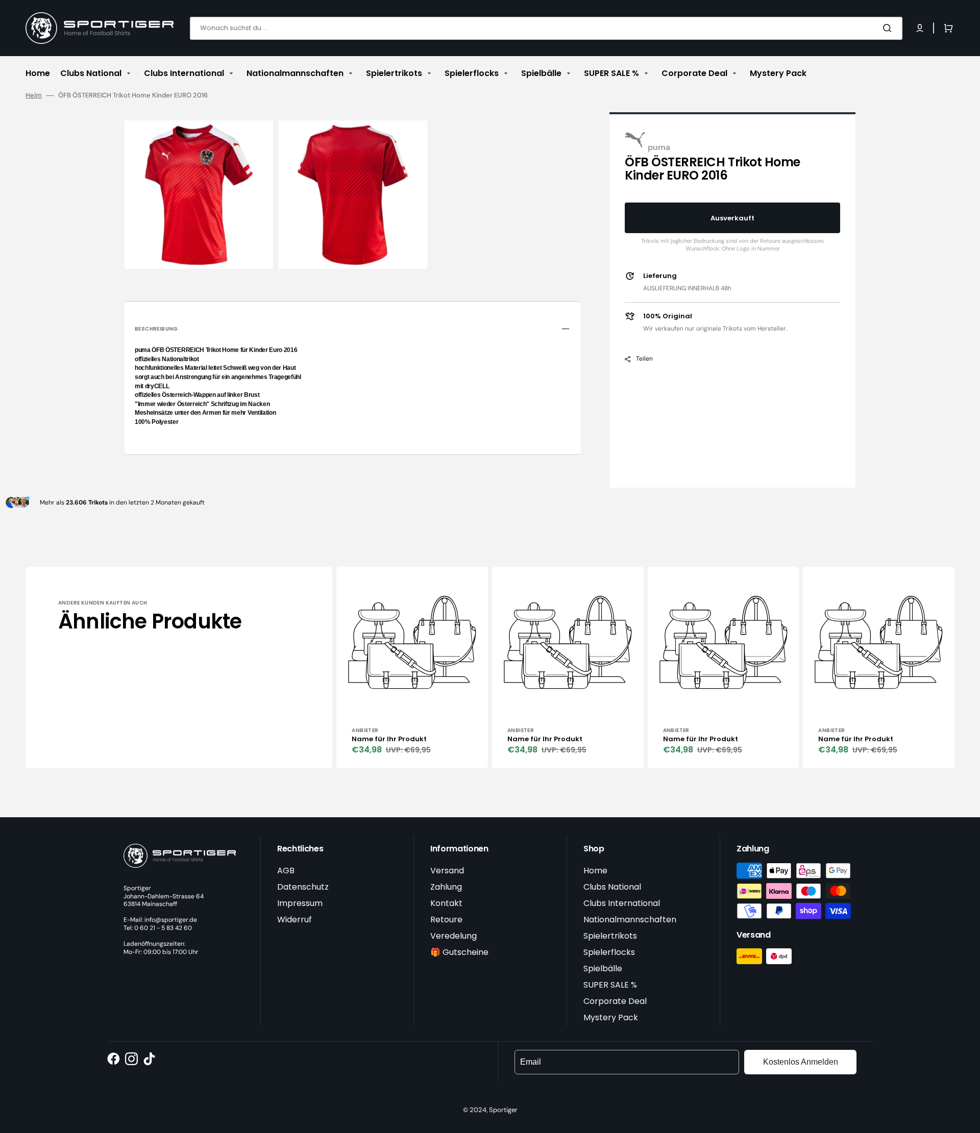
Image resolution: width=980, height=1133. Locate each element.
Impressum (300, 903)
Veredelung (453, 936)
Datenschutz (303, 887)
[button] (920, 28)
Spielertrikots (610, 936)
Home (595, 870)
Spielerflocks (609, 952)
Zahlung (446, 887)
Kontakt (446, 903)
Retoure (446, 919)
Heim (34, 95)
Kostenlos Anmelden (800, 1062)
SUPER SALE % (610, 985)
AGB (286, 870)
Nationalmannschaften (629, 919)
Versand (447, 870)
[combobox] (546, 28)
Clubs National (612, 887)
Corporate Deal (615, 1001)
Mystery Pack (610, 1017)
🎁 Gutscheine (459, 952)
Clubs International (621, 903)
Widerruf (294, 919)
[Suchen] (889, 28)
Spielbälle (602, 968)
